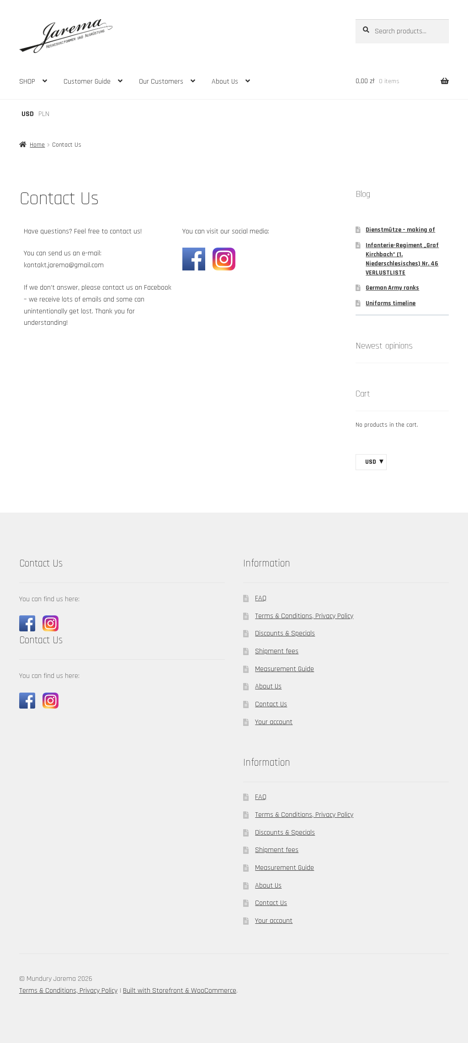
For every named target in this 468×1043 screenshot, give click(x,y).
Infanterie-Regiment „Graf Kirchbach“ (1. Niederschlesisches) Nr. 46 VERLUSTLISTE (402, 258)
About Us (225, 81)
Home (37, 145)
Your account (273, 722)
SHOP (27, 81)
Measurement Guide (284, 669)
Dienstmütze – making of (400, 230)
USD (27, 114)
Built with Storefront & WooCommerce (179, 990)
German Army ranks (392, 288)
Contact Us (271, 704)
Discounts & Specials (285, 633)
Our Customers (161, 81)
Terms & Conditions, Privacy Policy (304, 616)
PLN (43, 114)
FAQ (260, 598)
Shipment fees (276, 651)
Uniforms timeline (390, 303)
